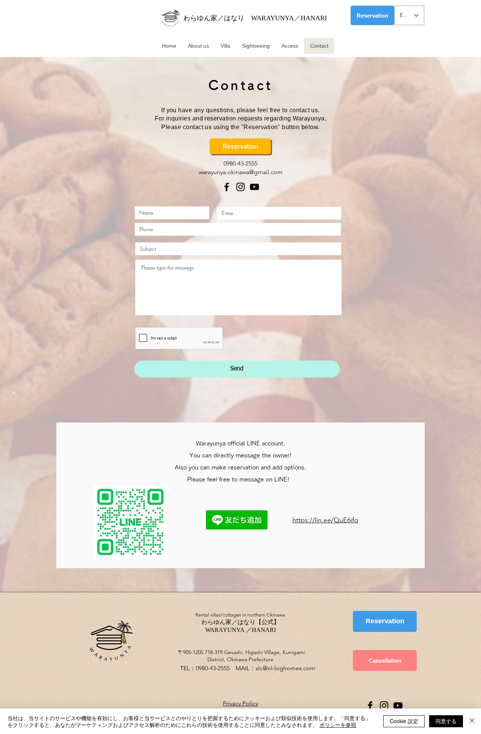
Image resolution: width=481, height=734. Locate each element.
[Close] (471, 721)
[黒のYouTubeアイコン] (254, 187)
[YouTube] (398, 705)
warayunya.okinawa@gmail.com (241, 172)
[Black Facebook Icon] (226, 187)
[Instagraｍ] (384, 705)
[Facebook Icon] (370, 705)
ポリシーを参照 (337, 724)
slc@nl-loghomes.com (285, 668)
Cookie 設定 (404, 721)
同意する (446, 721)
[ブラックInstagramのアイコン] (240, 187)
